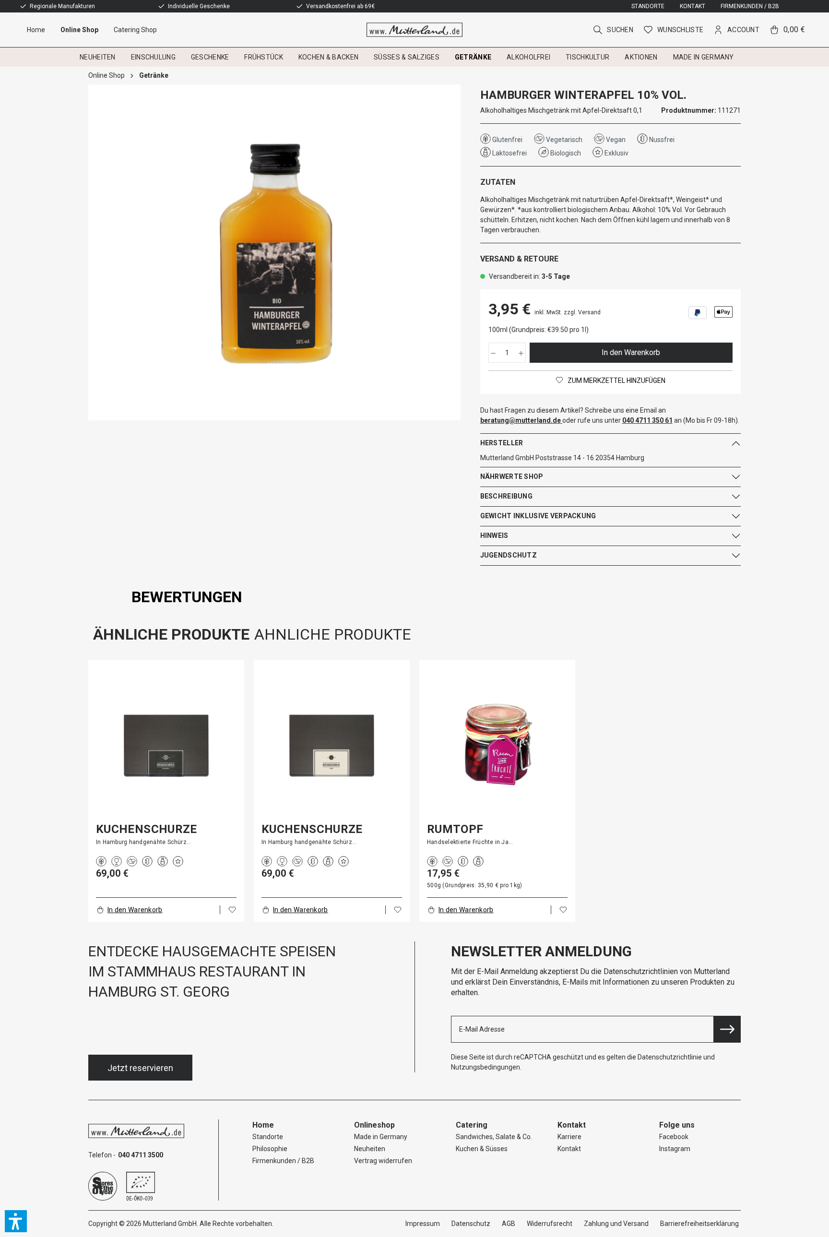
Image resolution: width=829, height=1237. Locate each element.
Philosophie (269, 1149)
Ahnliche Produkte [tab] (332, 634)
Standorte (647, 6)
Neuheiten (369, 1149)
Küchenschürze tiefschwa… (146, 829)
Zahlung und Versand (616, 1223)
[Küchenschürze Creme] (331, 744)
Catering (471, 1125)
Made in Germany (380, 1137)
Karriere (569, 1137)
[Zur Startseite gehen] (415, 29)
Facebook (673, 1137)
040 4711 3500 (140, 1155)
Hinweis (494, 535)
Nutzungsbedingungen (485, 1067)
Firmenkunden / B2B (750, 6)
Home (263, 1125)
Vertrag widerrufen (383, 1161)
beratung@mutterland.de (520, 420)
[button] (16, 1221)
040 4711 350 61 (647, 420)
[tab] (186, 597)
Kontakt (692, 6)
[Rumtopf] (497, 744)
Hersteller (501, 443)
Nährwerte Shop (512, 476)
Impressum (422, 1223)
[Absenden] (727, 1029)
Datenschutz (470, 1223)
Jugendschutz (508, 555)
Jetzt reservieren (140, 1068)
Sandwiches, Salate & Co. (494, 1137)
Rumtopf (455, 829)
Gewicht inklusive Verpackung (538, 516)
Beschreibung (506, 496)
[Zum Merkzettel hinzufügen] (232, 909)
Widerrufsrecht (549, 1223)
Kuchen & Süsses (482, 1149)
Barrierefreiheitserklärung (699, 1223)
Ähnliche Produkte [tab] (171, 634)
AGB (508, 1223)
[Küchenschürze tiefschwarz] (166, 744)
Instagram (674, 1149)
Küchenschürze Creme (312, 829)
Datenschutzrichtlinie (670, 1057)
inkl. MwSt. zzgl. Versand (567, 312)
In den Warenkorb (631, 352)
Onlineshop (374, 1125)
